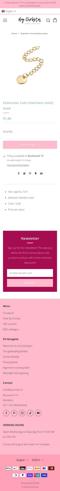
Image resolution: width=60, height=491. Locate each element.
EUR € (36, 460)
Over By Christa (11, 318)
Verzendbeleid (11, 356)
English (21, 460)
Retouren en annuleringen (17, 345)
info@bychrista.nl (12, 389)
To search (8, 313)
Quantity (7, 131)
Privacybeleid (10, 362)
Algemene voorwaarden (16, 367)
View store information (18, 165)
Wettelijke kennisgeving (15, 373)
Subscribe (28, 282)
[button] (9, 11)
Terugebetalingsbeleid (15, 351)
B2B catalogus (11, 329)
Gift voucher (10, 323)
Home (14, 33)
